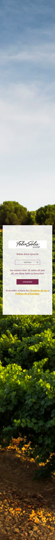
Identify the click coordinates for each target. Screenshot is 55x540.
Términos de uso (38, 290)
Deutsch (27, 262)
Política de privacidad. (27, 293)
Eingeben (27, 282)
